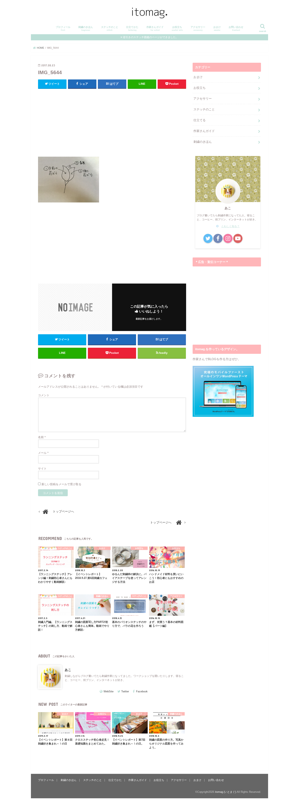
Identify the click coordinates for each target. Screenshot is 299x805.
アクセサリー (198, 28)
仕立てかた (132, 28)
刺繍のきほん (85, 28)
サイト (42, 468)
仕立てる (199, 120)
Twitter (125, 691)
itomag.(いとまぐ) (225, 791)
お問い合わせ (236, 28)
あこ (68, 670)
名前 (42, 437)
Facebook (142, 691)
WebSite (108, 691)
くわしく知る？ (230, 226)
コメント (43, 395)
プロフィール (63, 28)
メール (43, 452)
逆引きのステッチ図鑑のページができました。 (150, 37)
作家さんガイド (155, 28)
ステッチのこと (109, 28)
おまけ (217, 28)
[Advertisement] (112, 121)
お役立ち (177, 28)
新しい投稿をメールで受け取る (61, 484)
